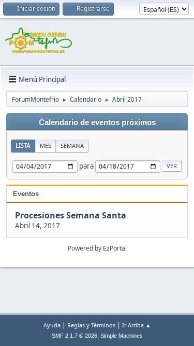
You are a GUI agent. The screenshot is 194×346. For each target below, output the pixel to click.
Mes (45, 145)
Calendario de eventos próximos (97, 122)
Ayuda (52, 325)
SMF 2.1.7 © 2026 (74, 336)
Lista (23, 145)
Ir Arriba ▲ (136, 325)
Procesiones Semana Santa (70, 215)
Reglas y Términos (91, 325)
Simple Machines (121, 336)
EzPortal (115, 248)
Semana (72, 145)
